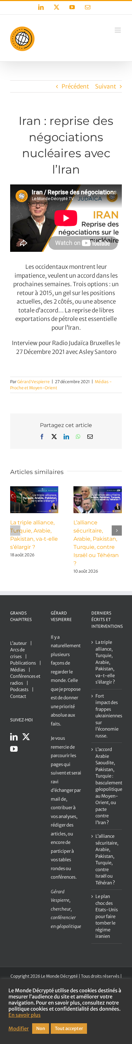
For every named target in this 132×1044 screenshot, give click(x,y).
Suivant (105, 86)
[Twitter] (26, 736)
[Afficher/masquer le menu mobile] (118, 30)
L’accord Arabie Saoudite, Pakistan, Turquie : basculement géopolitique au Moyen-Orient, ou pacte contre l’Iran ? (106, 786)
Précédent (75, 86)
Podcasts (19, 689)
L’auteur (18, 643)
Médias (17, 670)
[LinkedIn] (14, 736)
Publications (23, 663)
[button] (15, 530)
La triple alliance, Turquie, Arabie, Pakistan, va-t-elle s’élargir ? (105, 662)
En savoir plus (24, 1015)
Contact (18, 696)
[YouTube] (14, 749)
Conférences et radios (25, 679)
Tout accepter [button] (69, 1028)
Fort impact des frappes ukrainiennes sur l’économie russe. (106, 716)
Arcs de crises (17, 653)
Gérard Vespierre (33, 381)
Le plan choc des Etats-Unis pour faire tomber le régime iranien (106, 916)
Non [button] (40, 1028)
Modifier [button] (18, 1029)
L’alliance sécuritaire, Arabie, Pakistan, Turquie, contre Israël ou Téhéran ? (106, 859)
